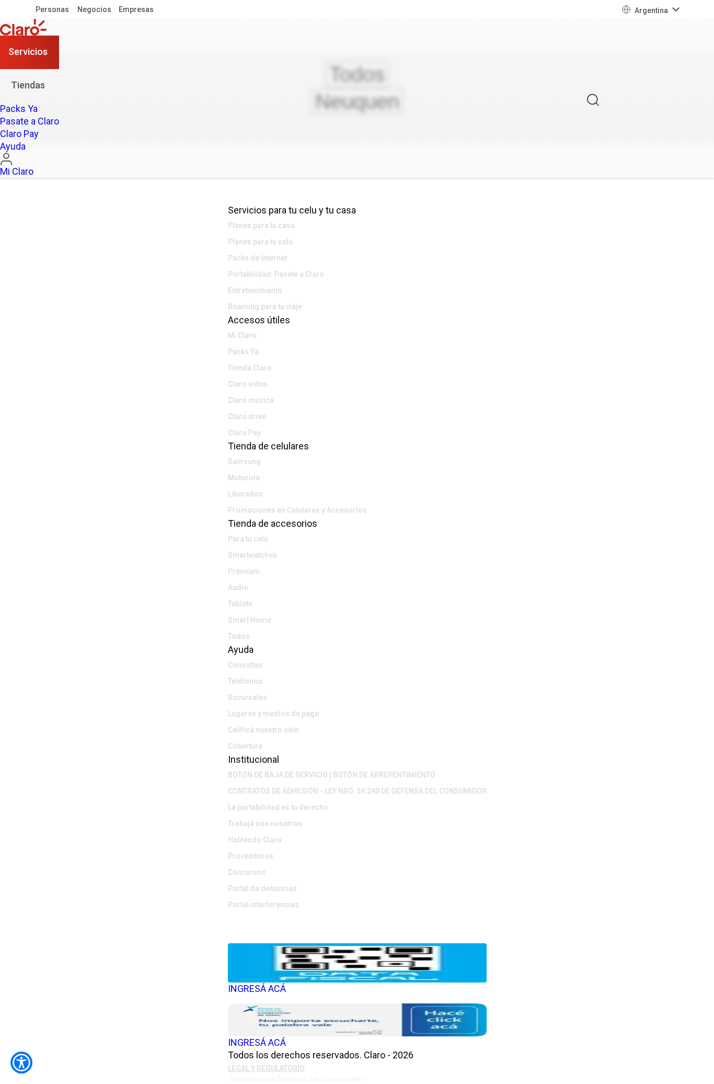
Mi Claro (242, 335)
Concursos (247, 872)
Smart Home (249, 620)
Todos (239, 636)
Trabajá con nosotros (265, 823)
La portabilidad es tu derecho (278, 807)
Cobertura (245, 746)
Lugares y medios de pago (273, 713)
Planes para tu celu (260, 242)
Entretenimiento (255, 290)
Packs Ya (243, 351)
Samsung (244, 461)
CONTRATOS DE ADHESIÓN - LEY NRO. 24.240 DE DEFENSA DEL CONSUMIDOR (357, 791)
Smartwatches (252, 555)
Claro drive (247, 416)
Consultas (245, 665)
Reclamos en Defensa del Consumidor (297, 1079)
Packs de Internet (257, 258)
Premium (244, 571)
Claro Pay (244, 432)
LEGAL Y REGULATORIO (266, 1068)
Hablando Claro (255, 839)
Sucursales (247, 697)
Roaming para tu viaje (265, 306)
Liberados (245, 494)
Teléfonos (245, 681)
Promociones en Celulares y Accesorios (297, 510)
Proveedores (250, 856)
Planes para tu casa (261, 225)
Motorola (244, 477)
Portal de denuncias (262, 888)
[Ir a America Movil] (357, 935)
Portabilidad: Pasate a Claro (276, 274)
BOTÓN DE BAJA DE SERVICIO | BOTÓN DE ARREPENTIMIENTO (331, 775)
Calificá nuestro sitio (263, 730)
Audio (238, 587)
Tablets (240, 604)
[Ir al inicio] (29, 27)
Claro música (251, 400)
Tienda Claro (250, 368)
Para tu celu (248, 539)
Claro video (248, 384)
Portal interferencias (263, 904)
